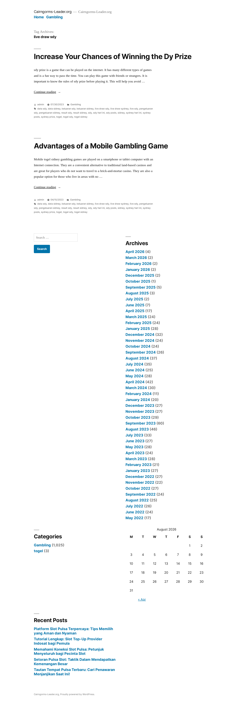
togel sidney (80, 116)
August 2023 (137, 429)
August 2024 (137, 358)
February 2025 (139, 323)
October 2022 (138, 488)
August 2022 (137, 500)
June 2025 (135, 305)
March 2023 (136, 459)
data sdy (42, 108)
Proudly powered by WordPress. (77, 694)
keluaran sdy (68, 108)
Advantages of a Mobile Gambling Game (101, 145)
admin (40, 104)
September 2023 (141, 423)
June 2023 (135, 441)
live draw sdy (102, 108)
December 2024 (140, 334)
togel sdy (68, 116)
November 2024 (140, 340)
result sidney (80, 112)
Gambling (54, 17)
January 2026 (138, 269)
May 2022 (134, 518)
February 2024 (139, 394)
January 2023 (138, 470)
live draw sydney (119, 108)
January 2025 (138, 328)
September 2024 (141, 352)
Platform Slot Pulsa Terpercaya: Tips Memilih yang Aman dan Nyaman (73, 631)
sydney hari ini (133, 112)
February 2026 (139, 263)
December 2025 (140, 275)
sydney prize (48, 116)
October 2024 (138, 346)
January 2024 (138, 399)
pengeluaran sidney (49, 112)
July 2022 (134, 506)
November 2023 (140, 411)
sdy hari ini (99, 112)
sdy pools (111, 112)
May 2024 (135, 376)
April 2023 (135, 453)
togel (59, 116)
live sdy (134, 108)
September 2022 (141, 494)
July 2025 (134, 299)
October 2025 (138, 281)
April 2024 (135, 382)
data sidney (54, 108)
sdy (90, 112)
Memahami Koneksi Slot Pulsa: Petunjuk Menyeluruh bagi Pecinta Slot (69, 651)
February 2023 (139, 464)
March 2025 (136, 317)
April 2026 (135, 251)
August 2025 (137, 293)
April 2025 (135, 311)
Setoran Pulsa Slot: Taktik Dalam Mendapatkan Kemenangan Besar (74, 661)
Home (39, 17)
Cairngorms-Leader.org (53, 11)
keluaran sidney (85, 108)
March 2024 (136, 388)
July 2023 (134, 435)
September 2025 (141, 287)
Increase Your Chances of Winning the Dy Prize (113, 56)
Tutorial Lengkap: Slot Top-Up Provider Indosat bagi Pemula (68, 641)
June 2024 (135, 370)
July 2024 (134, 364)
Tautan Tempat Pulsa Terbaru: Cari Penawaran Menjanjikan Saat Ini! (74, 671)
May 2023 (134, 447)
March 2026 (136, 257)
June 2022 (135, 512)
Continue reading (47, 92)
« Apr (142, 599)
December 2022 (140, 476)
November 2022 (140, 482)
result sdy (66, 112)
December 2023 (140, 405)
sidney (121, 112)
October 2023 (138, 417)
